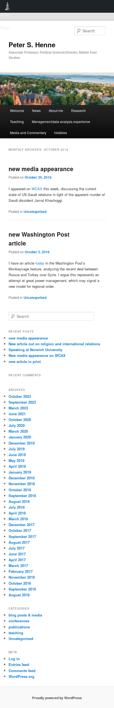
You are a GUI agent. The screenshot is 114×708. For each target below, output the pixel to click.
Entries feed (19, 664)
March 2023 (18, 408)
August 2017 (19, 542)
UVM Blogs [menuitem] (7, 6)
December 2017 (22, 524)
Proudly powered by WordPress (57, 697)
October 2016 (20, 583)
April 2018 (17, 513)
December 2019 (22, 443)
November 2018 (22, 483)
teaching (16, 632)
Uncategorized (35, 211)
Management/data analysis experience (61, 121)
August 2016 (19, 594)
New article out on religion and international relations (54, 343)
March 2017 (18, 565)
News (36, 110)
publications (19, 626)
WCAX (37, 188)
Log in (14, 658)
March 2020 (18, 431)
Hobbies (60, 132)
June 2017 (17, 554)
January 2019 (20, 472)
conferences (19, 620)
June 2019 (17, 454)
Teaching (17, 121)
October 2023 (20, 396)
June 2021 (17, 413)
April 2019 (17, 466)
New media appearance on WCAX (37, 355)
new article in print (25, 361)
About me (56, 110)
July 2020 (17, 425)
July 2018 (17, 507)
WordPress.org (21, 676)
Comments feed (22, 670)
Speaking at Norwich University (35, 349)
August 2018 (19, 501)
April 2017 (17, 559)
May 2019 (16, 460)
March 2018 (18, 518)
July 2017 (17, 548)
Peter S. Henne (32, 44)
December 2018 (22, 477)
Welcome (17, 110)
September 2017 (22, 536)
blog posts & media (25, 615)
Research (78, 110)
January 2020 (20, 437)
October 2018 (20, 489)
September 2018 (22, 495)
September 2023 (22, 402)
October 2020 (20, 419)
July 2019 (17, 448)
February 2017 (21, 571)
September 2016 (22, 589)
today (39, 263)
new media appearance (41, 168)
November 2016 (22, 577)
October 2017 (20, 530)
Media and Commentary (28, 132)
